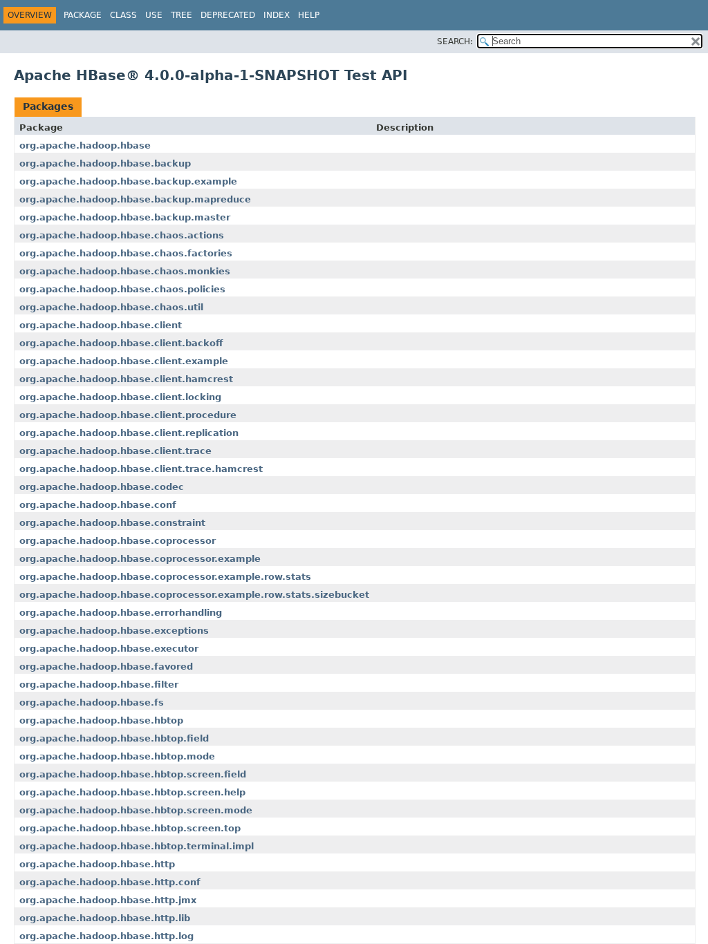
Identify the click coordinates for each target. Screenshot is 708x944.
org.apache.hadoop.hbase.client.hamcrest (126, 379)
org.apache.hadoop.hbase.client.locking (120, 397)
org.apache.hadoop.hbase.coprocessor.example (140, 559)
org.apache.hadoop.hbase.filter (98, 684)
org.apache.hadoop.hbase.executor (108, 648)
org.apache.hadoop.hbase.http (97, 864)
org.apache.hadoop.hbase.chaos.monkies (124, 271)
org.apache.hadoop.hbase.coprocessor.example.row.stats (165, 577)
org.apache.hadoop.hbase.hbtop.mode (117, 756)
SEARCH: (455, 41)
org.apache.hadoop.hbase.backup (105, 163)
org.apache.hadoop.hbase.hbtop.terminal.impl (136, 846)
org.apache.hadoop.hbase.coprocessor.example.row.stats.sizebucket (194, 594)
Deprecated (228, 15)
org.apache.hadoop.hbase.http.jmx (107, 900)
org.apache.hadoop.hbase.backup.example (128, 181)
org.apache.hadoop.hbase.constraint (112, 523)
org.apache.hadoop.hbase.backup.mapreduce (135, 199)
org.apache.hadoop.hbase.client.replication (129, 433)
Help (308, 15)
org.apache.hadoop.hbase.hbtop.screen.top (130, 828)
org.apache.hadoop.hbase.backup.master (124, 217)
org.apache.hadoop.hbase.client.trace (115, 451)
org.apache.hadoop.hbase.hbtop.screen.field (132, 774)
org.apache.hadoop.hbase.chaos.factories (125, 253)
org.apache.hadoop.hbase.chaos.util (111, 307)
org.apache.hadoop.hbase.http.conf (110, 882)
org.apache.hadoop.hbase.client (100, 325)
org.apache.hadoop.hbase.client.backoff (121, 343)
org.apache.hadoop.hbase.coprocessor (117, 541)
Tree (181, 15)
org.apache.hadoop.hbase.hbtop (101, 720)
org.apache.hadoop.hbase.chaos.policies (122, 289)
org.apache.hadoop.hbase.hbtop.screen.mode (135, 810)
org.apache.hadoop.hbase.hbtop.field (114, 738)
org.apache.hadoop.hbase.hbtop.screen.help (132, 792)
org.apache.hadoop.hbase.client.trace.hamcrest (141, 469)
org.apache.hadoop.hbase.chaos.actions (121, 235)
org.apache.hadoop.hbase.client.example (123, 361)
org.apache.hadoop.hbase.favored (106, 666)
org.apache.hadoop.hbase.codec (101, 487)
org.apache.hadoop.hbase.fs (91, 702)
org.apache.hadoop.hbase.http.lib (104, 918)
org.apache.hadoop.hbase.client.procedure (127, 415)
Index (276, 15)
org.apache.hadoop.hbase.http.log (106, 936)
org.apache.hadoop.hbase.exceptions (114, 630)
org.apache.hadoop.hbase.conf (97, 505)
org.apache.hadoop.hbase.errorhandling (120, 612)
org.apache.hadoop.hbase (85, 145)
